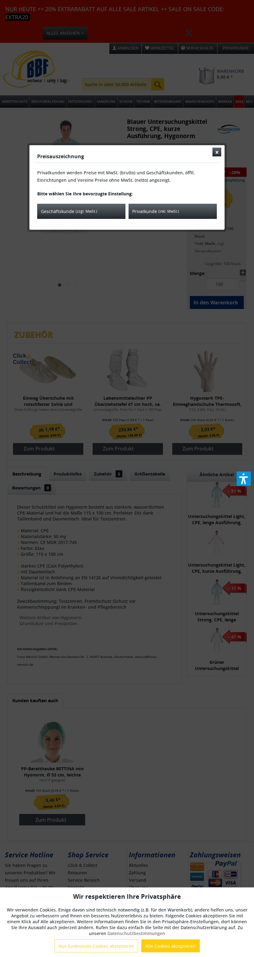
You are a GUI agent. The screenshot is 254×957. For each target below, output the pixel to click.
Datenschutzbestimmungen (136, 933)
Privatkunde (155, 211)
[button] (244, 479)
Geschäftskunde (69, 211)
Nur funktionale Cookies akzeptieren (96, 946)
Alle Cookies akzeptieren (170, 946)
